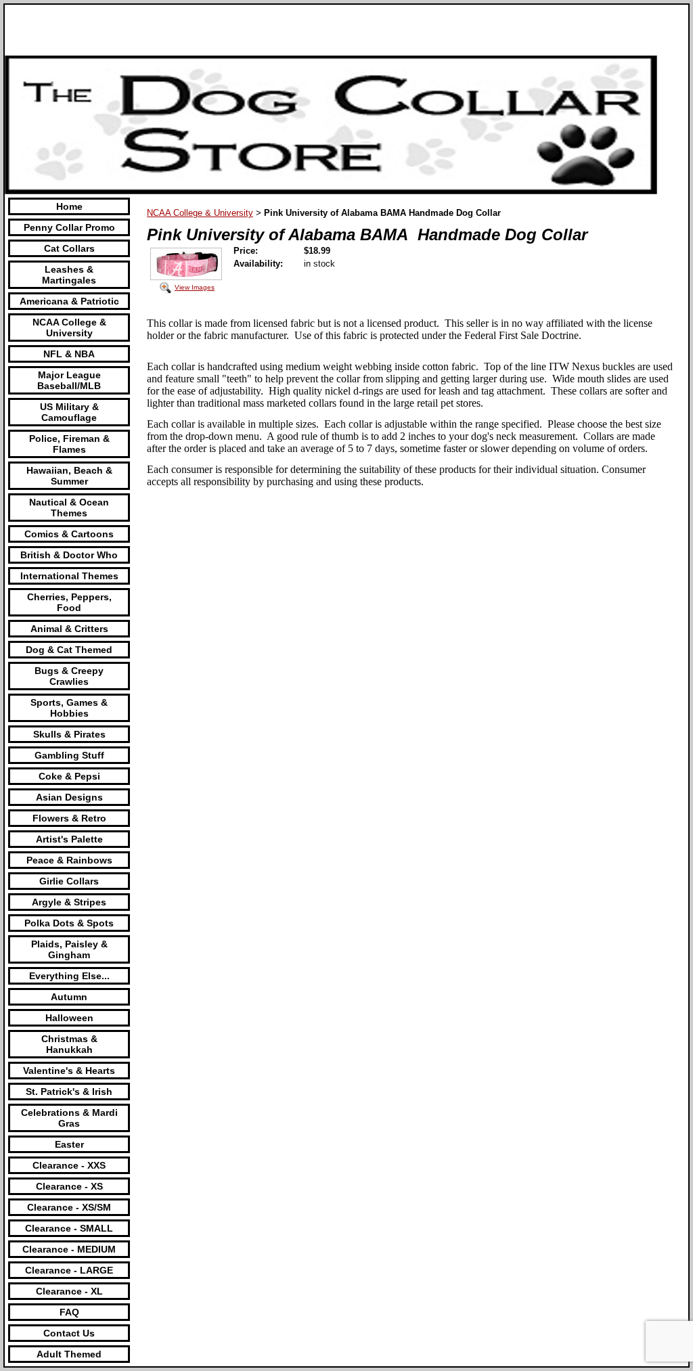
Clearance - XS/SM (69, 1207)
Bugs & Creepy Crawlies (69, 676)
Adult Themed (69, 1354)
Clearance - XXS (69, 1165)
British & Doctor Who (69, 554)
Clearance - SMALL (69, 1228)
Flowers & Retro (69, 818)
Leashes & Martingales (69, 275)
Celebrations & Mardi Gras (69, 1118)
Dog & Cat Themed (69, 649)
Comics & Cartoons (69, 534)
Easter (69, 1144)
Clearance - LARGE (69, 1270)
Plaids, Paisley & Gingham (69, 949)
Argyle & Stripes (69, 902)
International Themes (69, 575)
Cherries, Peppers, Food (69, 602)
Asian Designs (69, 797)
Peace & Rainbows (69, 860)
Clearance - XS (69, 1186)
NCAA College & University (69, 327)
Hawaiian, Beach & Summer (69, 476)
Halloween (69, 1017)
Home (69, 206)
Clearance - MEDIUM (69, 1249)
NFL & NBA (69, 354)
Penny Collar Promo (69, 227)
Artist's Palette (69, 839)
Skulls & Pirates (69, 734)
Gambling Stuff (69, 755)
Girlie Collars (69, 881)
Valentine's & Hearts (69, 1070)
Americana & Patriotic (69, 301)
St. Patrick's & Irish (69, 1091)
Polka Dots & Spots (69, 923)
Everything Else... (69, 975)
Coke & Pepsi (69, 776)
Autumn (69, 996)
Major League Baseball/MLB (69, 380)
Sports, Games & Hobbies (69, 708)
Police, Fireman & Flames (69, 444)
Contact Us (69, 1333)
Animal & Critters (69, 628)
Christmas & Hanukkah (69, 1044)
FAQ (69, 1312)
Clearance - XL (69, 1291)
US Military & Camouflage (69, 412)
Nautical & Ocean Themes (69, 507)
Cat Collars (69, 248)
